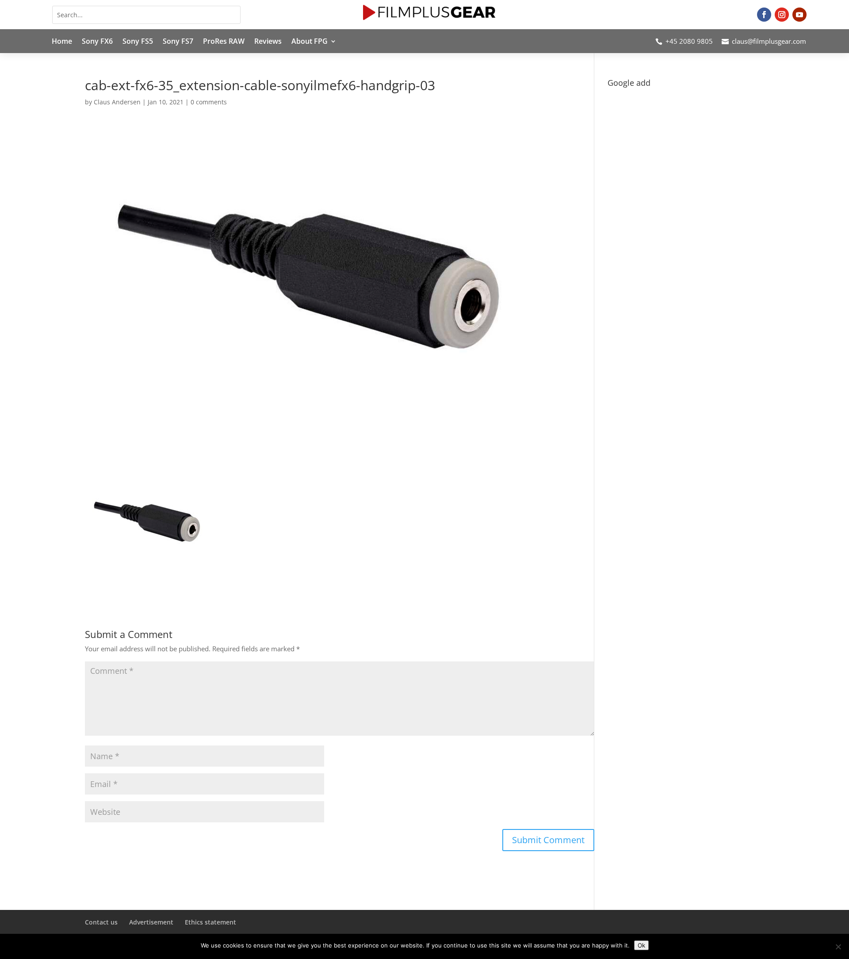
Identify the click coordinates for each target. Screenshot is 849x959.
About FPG (309, 42)
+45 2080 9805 (689, 41)
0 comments (209, 102)
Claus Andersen (117, 102)
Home (62, 42)
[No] (838, 946)
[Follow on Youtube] (799, 15)
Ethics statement (210, 922)
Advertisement (151, 922)
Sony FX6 (97, 42)
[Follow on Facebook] (764, 15)
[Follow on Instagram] (782, 15)
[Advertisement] (686, 153)
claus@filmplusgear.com (769, 41)
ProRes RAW (224, 42)
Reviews (268, 42)
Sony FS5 (137, 42)
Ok (641, 945)
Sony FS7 (178, 42)
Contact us (101, 922)
